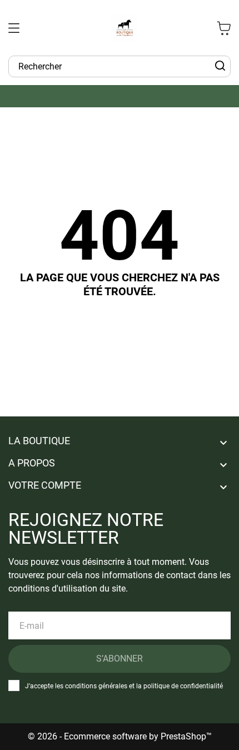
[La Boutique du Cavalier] (124, 28)
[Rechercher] (220, 66)
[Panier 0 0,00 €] (224, 28)
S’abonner (119, 658)
